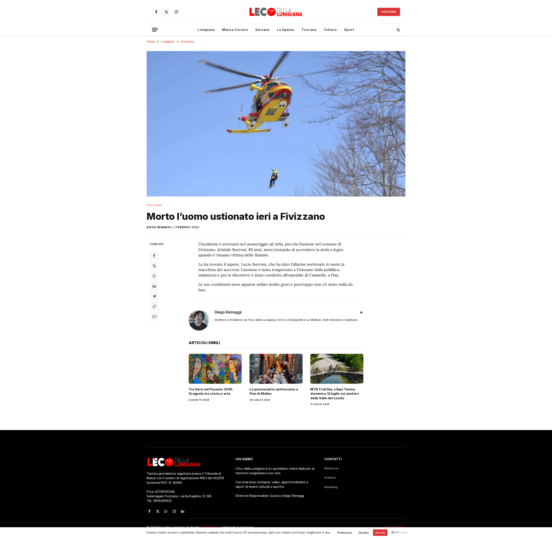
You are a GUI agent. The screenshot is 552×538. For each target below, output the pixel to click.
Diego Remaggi (159, 227)
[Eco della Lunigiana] (276, 12)
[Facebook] (154, 255)
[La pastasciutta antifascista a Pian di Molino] (276, 369)
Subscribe (388, 11)
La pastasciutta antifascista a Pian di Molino (273, 391)
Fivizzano (155, 205)
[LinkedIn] (154, 286)
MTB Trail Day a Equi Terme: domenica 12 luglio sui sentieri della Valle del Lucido (334, 393)
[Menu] (155, 29)
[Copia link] (154, 306)
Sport (349, 30)
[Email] (154, 316)
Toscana (309, 30)
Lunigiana (206, 30)
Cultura (330, 30)
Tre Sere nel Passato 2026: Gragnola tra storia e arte (211, 391)
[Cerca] (398, 29)
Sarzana (262, 30)
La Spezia (285, 30)
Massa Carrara (235, 30)
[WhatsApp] (154, 276)
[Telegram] (154, 296)
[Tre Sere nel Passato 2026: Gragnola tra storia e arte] (215, 369)
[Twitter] (154, 266)
